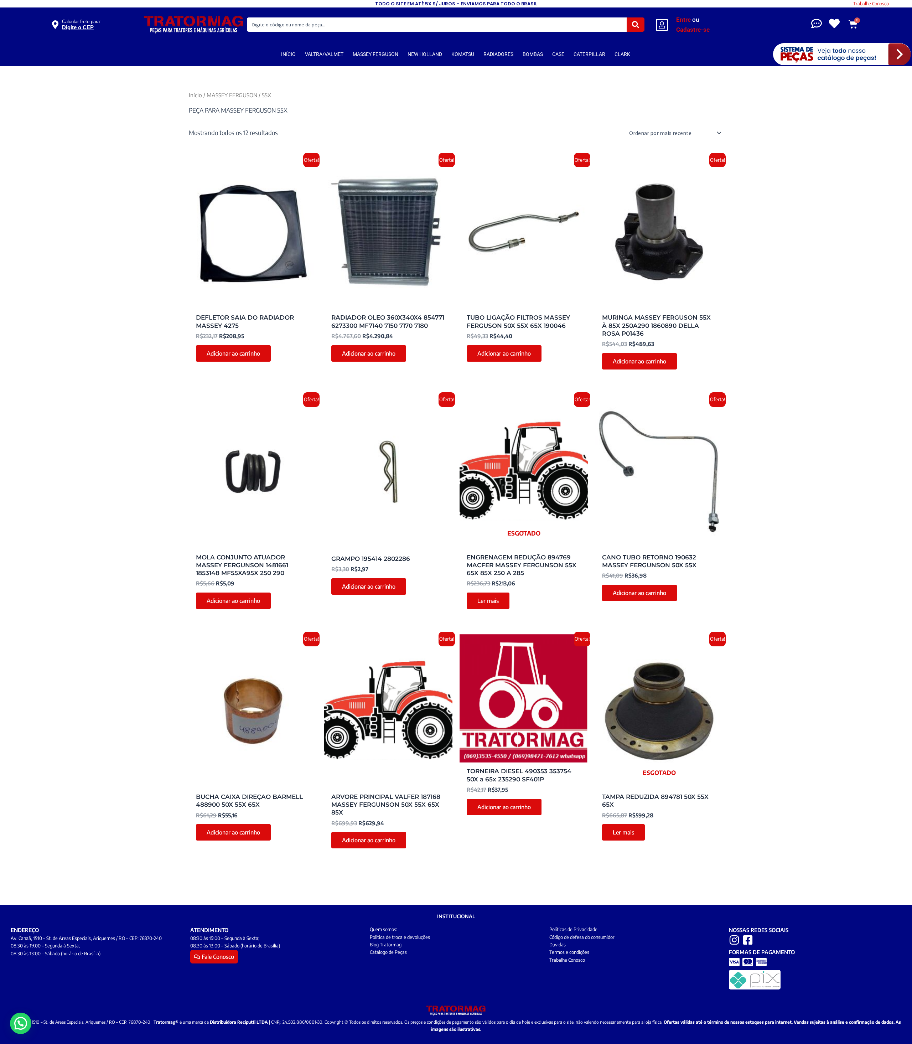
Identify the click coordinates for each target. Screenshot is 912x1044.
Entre (683, 19)
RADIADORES (498, 54)
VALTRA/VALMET (324, 54)
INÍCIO (288, 54)
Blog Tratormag (385, 944)
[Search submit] (635, 24)
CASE (558, 54)
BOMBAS (533, 54)
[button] (20, 1023)
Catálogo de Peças (388, 952)
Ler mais (488, 600)
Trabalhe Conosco (871, 3)
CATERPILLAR (589, 54)
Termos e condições (569, 952)
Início (195, 95)
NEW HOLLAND (425, 54)
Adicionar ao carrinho (233, 353)
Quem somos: (383, 929)
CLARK (622, 54)
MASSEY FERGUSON (375, 54)
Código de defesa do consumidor (582, 937)
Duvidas (557, 944)
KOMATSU (462, 54)
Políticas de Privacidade (573, 929)
